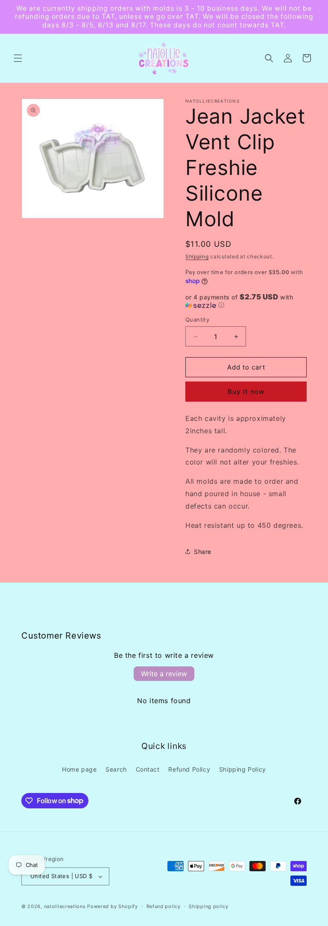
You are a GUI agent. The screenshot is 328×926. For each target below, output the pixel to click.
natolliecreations (65, 906)
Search (116, 769)
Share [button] (202, 551)
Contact (148, 769)
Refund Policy (189, 769)
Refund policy (163, 906)
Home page (79, 769)
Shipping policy (208, 906)
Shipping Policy (242, 769)
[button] (18, 58)
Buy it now (246, 392)
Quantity (197, 319)
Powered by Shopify (112, 906)
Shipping (197, 256)
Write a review (164, 673)
